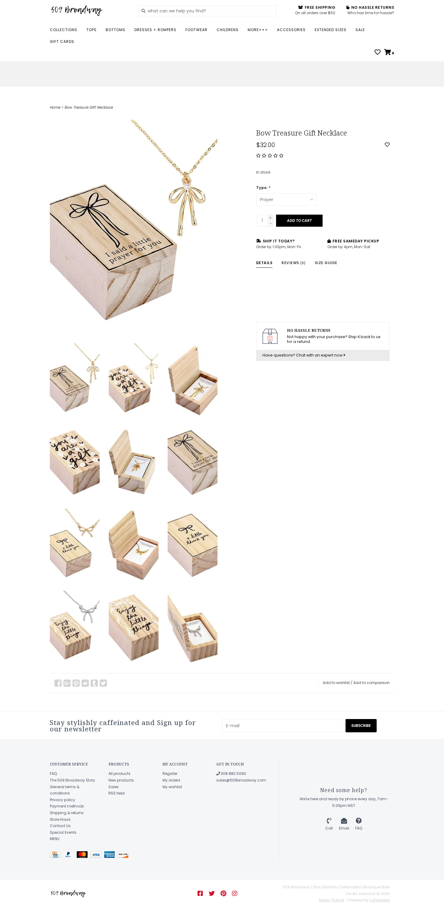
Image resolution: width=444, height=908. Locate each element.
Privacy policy (62, 799)
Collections (63, 29)
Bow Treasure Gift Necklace (89, 107)
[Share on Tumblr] (94, 683)
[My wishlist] (378, 53)
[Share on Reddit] (85, 683)
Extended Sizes (330, 29)
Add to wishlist (336, 682)
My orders (171, 780)
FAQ (53, 773)
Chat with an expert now (319, 355)
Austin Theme (331, 900)
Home (55, 107)
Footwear (196, 29)
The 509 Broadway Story (72, 780)
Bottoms (115, 29)
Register (169, 773)
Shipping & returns (67, 812)
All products (119, 773)
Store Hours (60, 819)
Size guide (326, 262)
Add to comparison (371, 682)
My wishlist (172, 786)
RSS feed (116, 793)
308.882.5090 (233, 773)
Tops (91, 29)
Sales (113, 786)
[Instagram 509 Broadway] (235, 893)
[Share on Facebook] (58, 683)
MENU (55, 838)
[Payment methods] (56, 855)
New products (121, 780)
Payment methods (67, 806)
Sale (360, 29)
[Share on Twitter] (103, 683)
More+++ (258, 29)
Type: (263, 187)
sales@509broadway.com (241, 780)
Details (264, 262)
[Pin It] (76, 683)
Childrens (228, 29)
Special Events (63, 832)
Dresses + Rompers (155, 29)
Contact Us (60, 825)
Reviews (294, 262)
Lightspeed (379, 900)
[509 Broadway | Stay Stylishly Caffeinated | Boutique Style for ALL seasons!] (89, 11)
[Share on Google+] (67, 683)
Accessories (291, 29)
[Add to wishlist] (387, 145)
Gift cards (62, 41)
